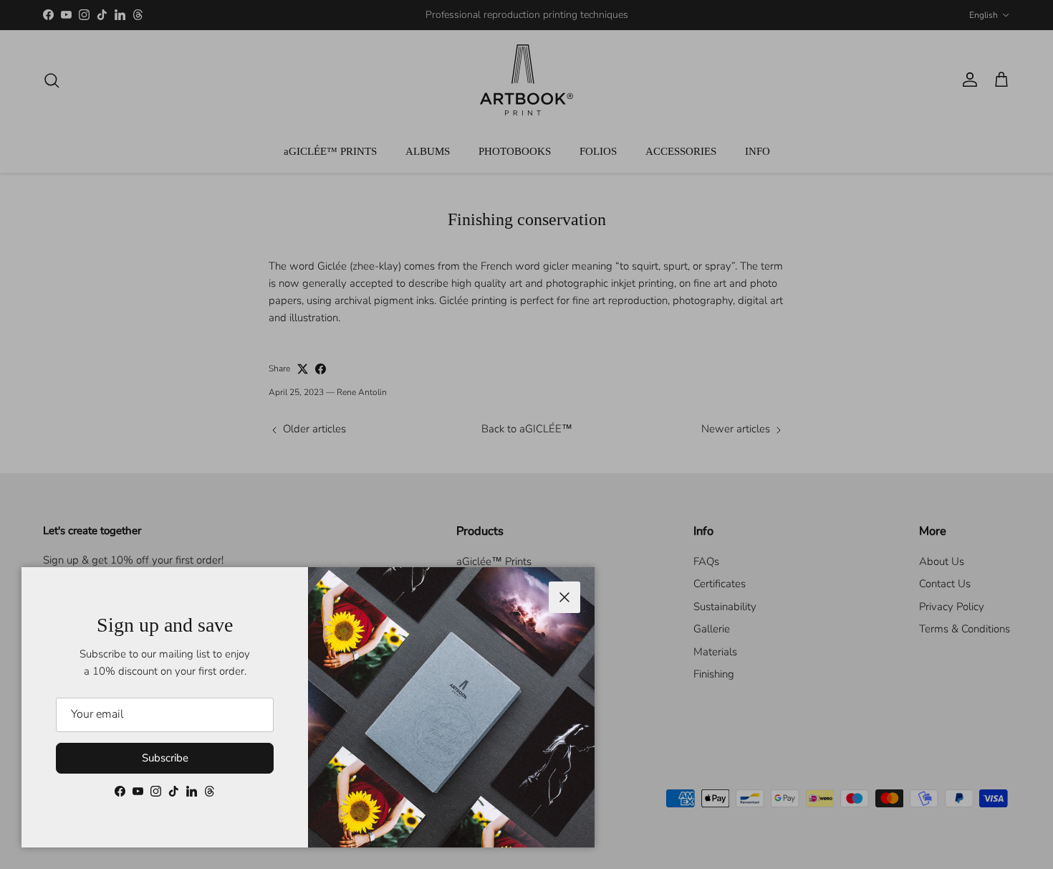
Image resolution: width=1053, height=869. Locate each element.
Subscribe (165, 758)
